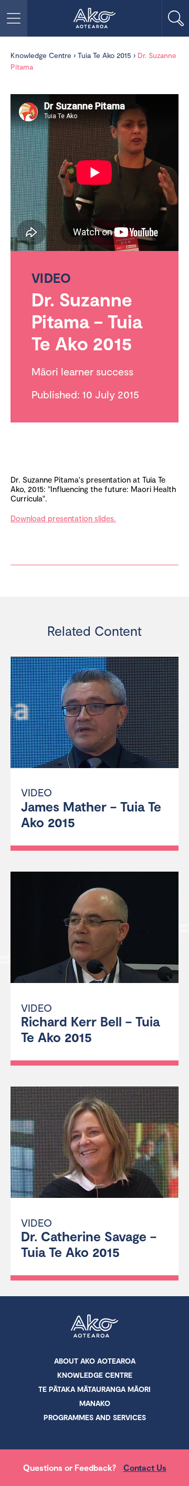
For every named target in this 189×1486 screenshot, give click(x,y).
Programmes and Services (95, 1417)
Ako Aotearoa (94, 1327)
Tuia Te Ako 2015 (104, 55)
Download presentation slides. (63, 518)
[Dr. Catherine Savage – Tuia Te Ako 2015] (94, 1144)
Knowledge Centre (40, 55)
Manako (94, 1403)
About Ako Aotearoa (94, 1360)
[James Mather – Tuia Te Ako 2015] (94, 714)
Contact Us (144, 1467)
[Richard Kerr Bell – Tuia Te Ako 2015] (94, 929)
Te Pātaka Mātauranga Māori (94, 1389)
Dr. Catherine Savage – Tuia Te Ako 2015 (88, 1244)
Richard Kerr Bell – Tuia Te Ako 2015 (90, 1029)
